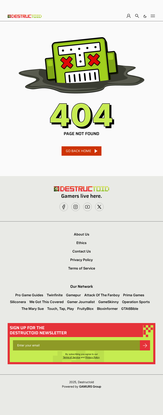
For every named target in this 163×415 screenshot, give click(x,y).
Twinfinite (55, 295)
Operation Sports (136, 302)
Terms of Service (81, 268)
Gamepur (73, 295)
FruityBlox (85, 308)
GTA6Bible (129, 308)
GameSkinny (108, 302)
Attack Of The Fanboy (102, 295)
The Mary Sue (32, 308)
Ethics (81, 243)
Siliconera (18, 302)
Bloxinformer (107, 308)
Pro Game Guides (29, 295)
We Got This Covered (46, 302)
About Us (81, 234)
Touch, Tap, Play (60, 308)
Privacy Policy (81, 260)
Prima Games (133, 295)
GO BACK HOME (78, 151)
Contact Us (81, 251)
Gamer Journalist (81, 302)
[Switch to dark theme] (145, 16)
